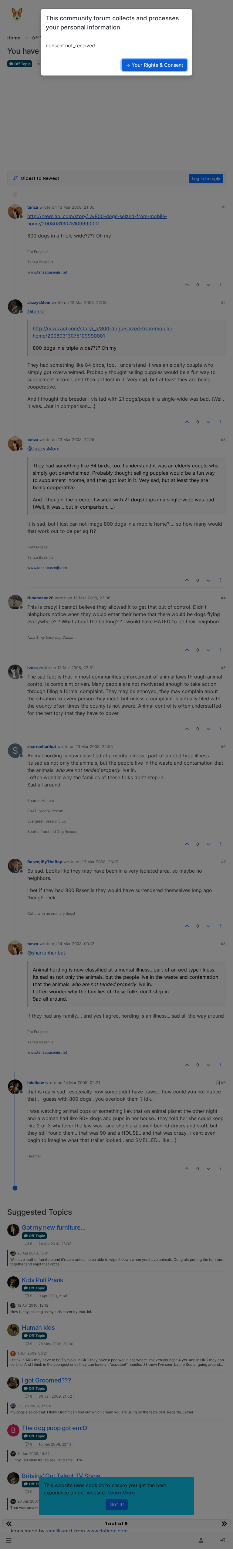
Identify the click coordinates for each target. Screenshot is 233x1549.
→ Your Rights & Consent (154, 65)
